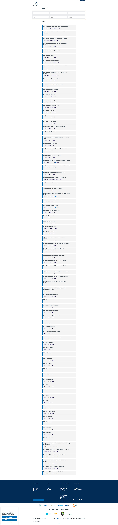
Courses (48, 488)
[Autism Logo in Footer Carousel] (69, 514)
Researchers (35, 490)
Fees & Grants (49, 489)
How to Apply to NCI (77, 483)
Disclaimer (77, 518)
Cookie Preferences (65, 518)
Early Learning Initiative (63, 491)
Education (61, 489)
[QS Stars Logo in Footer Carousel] (55, 514)
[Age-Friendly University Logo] (48, 514)
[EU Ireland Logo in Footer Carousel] (61, 505)
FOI (56, 518)
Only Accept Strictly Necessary (9, 519)
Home (33, 5)
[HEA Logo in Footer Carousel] (47, 505)
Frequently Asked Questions (78, 489)
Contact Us (75, 490)
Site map (54, 518)
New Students (35, 483)
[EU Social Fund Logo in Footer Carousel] (67, 505)
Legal (74, 518)
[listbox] (58, 13)
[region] (9, 516)
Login (84, 518)
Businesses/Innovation (36, 491)
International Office (63, 496)
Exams (48, 490)
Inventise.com (38, 521)
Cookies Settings (9, 521)
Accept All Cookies (9, 517)
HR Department (62, 494)
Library (48, 487)
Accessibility (77, 0)
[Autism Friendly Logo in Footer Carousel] (62, 514)
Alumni (34, 487)
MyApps (48, 483)
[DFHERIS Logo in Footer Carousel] (54, 505)
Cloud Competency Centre (64, 487)
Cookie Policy (71, 518)
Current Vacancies (76, 488)
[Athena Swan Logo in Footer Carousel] (74, 505)
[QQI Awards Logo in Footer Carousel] (40, 505)
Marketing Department (63, 495)
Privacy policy (60, 518)
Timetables (48, 491)
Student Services (62, 497)
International (35, 489)
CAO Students (35, 488)
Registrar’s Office (62, 490)
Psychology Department (63, 488)
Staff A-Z (75, 487)
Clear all (84, 9)
